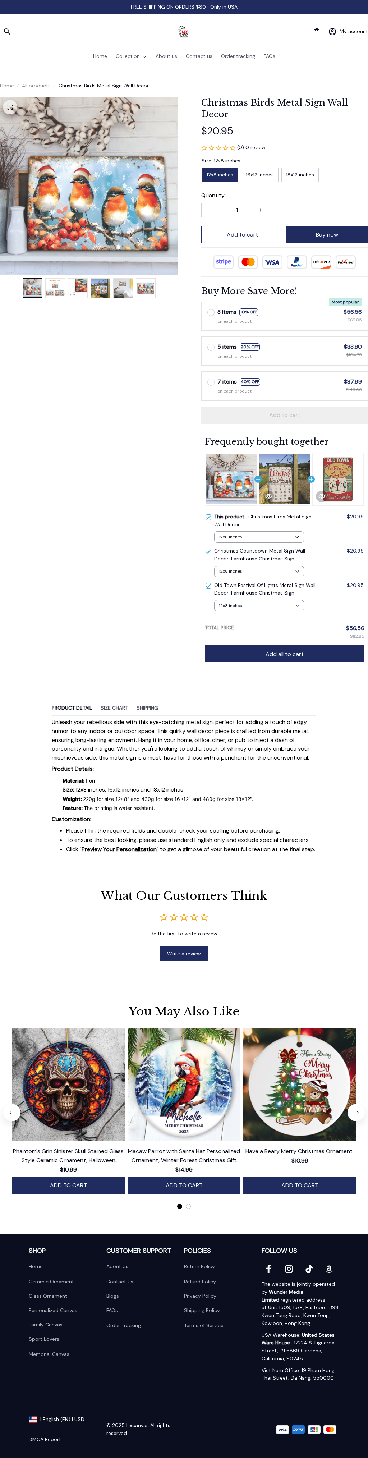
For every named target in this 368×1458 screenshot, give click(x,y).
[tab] (180, 1206)
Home (7, 85)
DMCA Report (45, 1439)
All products (36, 85)
